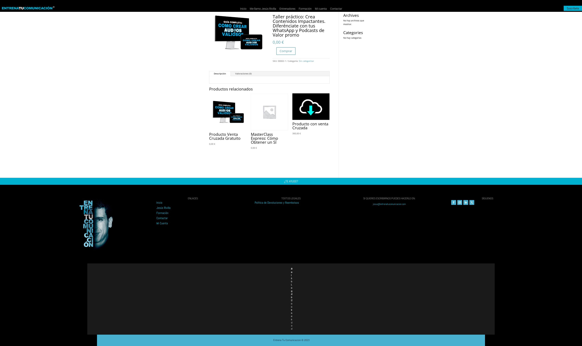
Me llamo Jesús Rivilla (263, 8)
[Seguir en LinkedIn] (465, 202)
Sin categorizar (306, 61)
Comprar (286, 51)
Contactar (336, 8)
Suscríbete (573, 8)
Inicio (243, 8)
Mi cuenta (321, 8)
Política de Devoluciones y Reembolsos (277, 203)
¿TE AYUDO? (291, 181)
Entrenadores (287, 8)
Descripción (220, 73)
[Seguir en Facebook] (453, 202)
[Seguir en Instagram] (459, 202)
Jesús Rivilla (163, 208)
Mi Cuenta (162, 223)
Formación (305, 8)
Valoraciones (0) (243, 73)
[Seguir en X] (471, 202)
